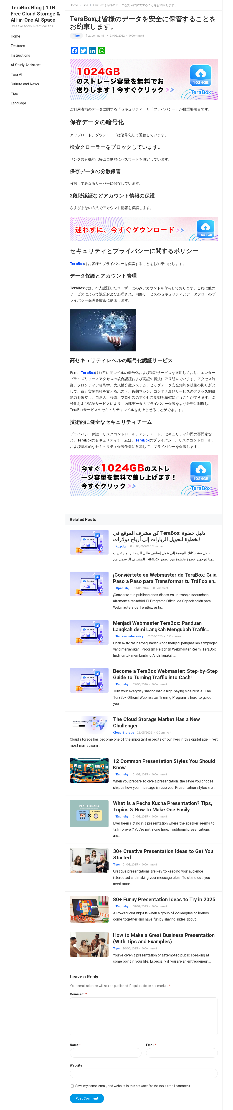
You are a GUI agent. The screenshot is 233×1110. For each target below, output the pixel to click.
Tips (14, 93)
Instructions (20, 55)
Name (75, 1045)
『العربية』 (120, 546)
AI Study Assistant (26, 65)
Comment (78, 994)
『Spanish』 (122, 588)
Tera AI (16, 74)
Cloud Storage (123, 732)
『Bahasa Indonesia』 (128, 636)
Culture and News (25, 84)
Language (18, 103)
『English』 (121, 684)
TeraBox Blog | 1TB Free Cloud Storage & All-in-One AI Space (35, 14)
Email (151, 1045)
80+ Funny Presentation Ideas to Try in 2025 (164, 899)
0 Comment (136, 35)
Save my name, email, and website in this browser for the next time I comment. (133, 1086)
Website (76, 1065)
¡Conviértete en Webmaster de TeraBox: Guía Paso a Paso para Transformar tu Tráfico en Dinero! (165, 581)
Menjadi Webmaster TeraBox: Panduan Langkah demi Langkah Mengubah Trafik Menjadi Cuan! (159, 629)
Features (18, 46)
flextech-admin (95, 35)
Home (15, 36)
